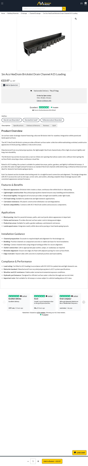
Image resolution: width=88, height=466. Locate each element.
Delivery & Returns (33, 125)
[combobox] (42, 9)
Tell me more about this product (52, 120)
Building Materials (13, 13)
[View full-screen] (76, 19)
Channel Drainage (35, 13)
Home (3, 13)
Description (6, 125)
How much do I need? (31, 120)
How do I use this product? (12, 120)
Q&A (54, 125)
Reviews (46, 125)
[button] (2, 3)
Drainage (24, 13)
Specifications (18, 125)
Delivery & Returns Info (44, 100)
